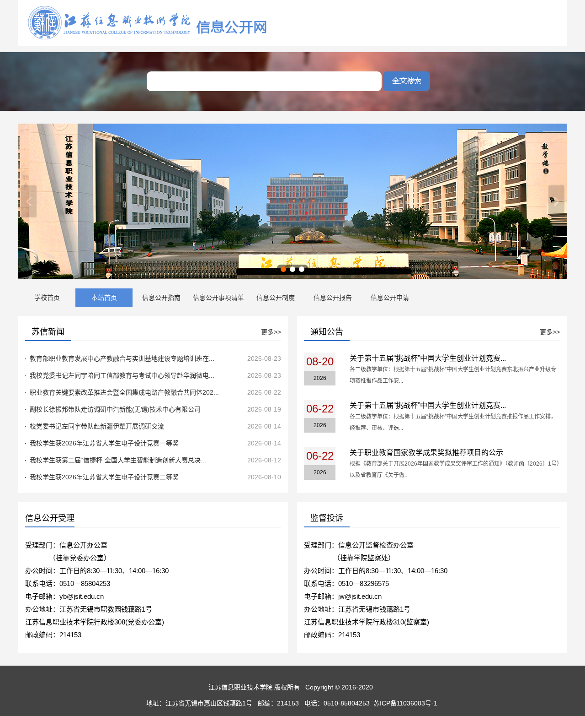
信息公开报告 (333, 297)
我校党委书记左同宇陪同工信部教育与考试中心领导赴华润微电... (122, 375)
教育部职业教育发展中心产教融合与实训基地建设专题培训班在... (122, 358)
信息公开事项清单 (218, 297)
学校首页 (47, 297)
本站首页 (104, 297)
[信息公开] (148, 39)
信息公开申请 (390, 297)
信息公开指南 (161, 297)
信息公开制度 (275, 297)
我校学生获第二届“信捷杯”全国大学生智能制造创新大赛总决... (118, 460)
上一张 (29, 201)
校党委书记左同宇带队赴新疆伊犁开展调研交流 (97, 426)
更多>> (271, 332)
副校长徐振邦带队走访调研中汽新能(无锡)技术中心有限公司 (115, 409)
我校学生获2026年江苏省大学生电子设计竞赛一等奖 (104, 443)
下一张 (556, 201)
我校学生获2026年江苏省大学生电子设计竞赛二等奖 (104, 477)
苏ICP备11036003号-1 (406, 703)
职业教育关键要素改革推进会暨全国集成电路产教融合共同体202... (124, 392)
